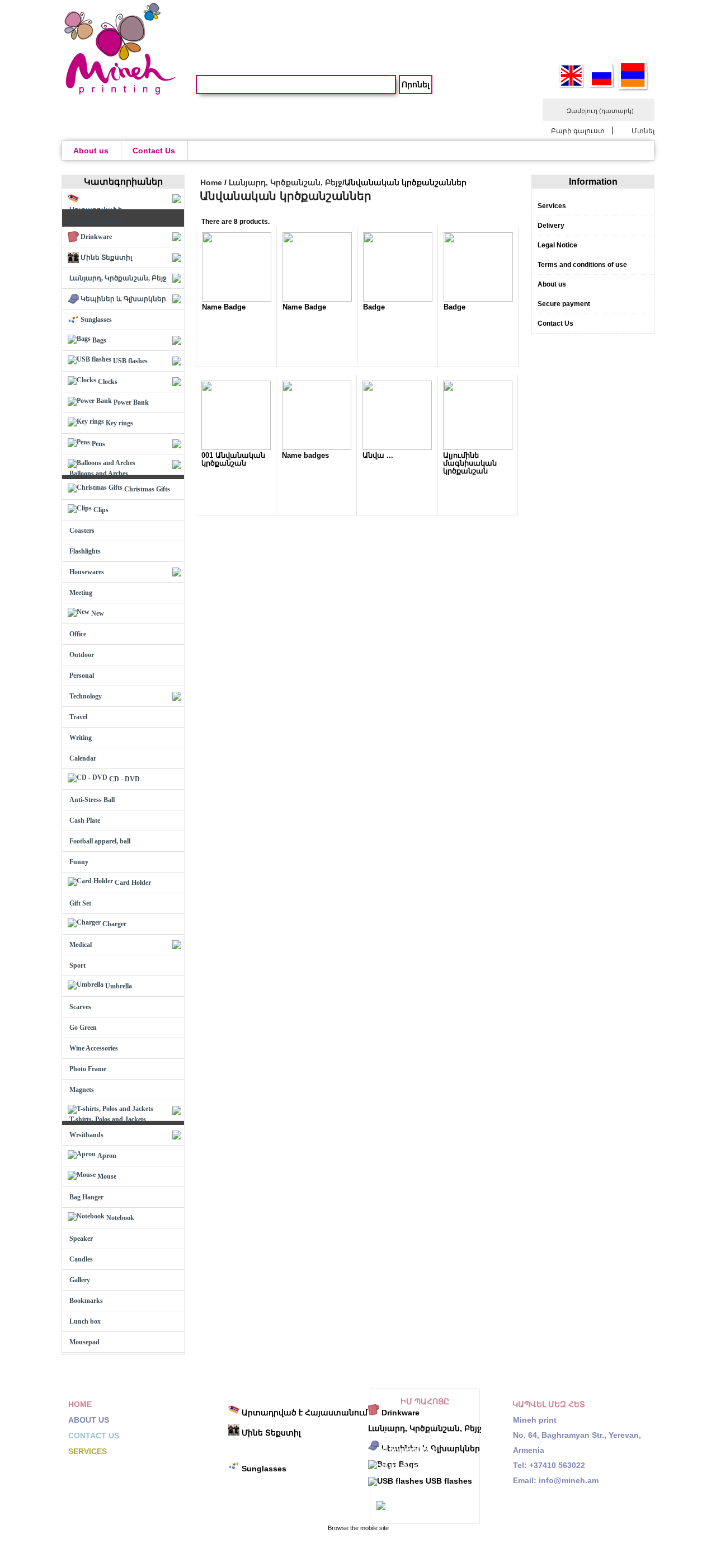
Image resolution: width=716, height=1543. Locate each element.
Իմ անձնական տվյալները (407, 1470)
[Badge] (397, 299)
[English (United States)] (571, 86)
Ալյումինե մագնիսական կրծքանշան (470, 463)
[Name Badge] (236, 299)
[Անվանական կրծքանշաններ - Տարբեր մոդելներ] (397, 447)
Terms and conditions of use (582, 265)
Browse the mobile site (358, 1528)
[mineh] (120, 92)
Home (211, 182)
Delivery (551, 225)
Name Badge (224, 307)
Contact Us (154, 150)
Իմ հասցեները (406, 1450)
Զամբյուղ (600, 110)
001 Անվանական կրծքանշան (233, 459)
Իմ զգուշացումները (427, 1507)
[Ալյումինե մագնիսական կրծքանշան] (477, 447)
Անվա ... (377, 455)
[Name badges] (316, 447)
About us (91, 150)
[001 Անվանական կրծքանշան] (236, 447)
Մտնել (643, 130)
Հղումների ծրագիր (416, 1489)
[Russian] (601, 86)
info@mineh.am (569, 1480)
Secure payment (564, 304)
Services (552, 206)
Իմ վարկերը (401, 1434)
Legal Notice (557, 245)
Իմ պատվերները (412, 1419)
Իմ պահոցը (425, 1401)
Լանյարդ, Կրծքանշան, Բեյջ (285, 182)
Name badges (305, 455)
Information (593, 181)
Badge (374, 307)
